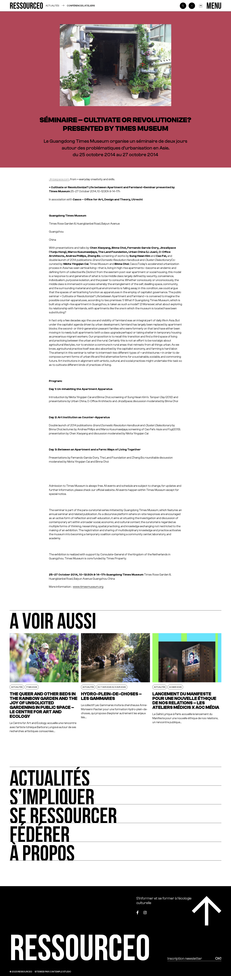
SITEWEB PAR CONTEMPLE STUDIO (53, 971)
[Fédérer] (115, 832)
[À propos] (115, 851)
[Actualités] (115, 776)
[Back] (192, 6)
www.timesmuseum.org (88, 586)
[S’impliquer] (115, 795)
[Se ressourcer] (115, 813)
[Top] (206, 911)
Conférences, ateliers (81, 5)
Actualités (52, 5)
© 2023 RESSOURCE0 (21, 971)
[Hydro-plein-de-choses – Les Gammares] (115, 683)
